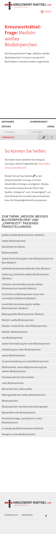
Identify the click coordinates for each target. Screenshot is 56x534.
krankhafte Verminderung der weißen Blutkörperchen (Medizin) (21, 306)
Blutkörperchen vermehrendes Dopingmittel (25, 406)
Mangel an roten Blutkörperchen (18, 434)
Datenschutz (11, 515)
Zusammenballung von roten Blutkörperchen (25, 361)
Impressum (27, 515)
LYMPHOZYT (8, 137)
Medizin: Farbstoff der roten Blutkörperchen (24, 326)
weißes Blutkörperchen (14, 240)
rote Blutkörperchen (12, 337)
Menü (45, 11)
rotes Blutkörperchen (13, 383)
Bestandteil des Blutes (13, 246)
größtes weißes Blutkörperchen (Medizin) (23, 235)
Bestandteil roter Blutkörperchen (19, 412)
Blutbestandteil (10, 252)
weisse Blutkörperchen (14, 355)
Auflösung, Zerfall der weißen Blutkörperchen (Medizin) (25, 276)
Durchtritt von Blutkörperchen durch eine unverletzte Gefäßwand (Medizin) (23, 296)
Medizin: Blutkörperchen (14, 331)
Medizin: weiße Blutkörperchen (18, 320)
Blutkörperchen (10, 400)
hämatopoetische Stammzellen (18, 377)
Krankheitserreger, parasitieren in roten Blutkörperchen (22, 420)
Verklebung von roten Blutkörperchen (21, 349)
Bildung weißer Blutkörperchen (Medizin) (23, 314)
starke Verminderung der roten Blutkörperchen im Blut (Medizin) (27, 260)
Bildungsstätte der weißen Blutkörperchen (24, 394)
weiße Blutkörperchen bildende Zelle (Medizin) (26, 268)
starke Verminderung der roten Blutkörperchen (26, 343)
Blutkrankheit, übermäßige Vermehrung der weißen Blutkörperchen (24, 369)
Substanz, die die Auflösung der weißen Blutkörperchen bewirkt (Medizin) (22, 286)
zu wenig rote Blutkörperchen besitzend (22, 428)
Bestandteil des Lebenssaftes (17, 389)
